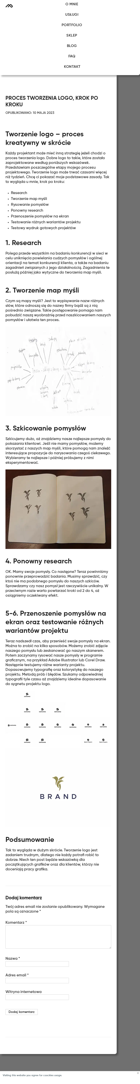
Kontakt (72, 67)
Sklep (71, 35)
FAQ (71, 56)
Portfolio (72, 25)
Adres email (17, 975)
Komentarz (16, 923)
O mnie (71, 4)
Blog (72, 46)
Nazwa (12, 959)
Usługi (71, 15)
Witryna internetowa (23, 992)
